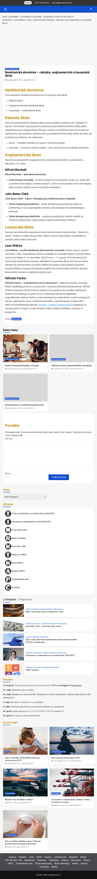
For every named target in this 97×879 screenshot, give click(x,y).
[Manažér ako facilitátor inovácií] (25, 782)
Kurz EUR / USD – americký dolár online (43, 626)
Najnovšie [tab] (26, 599)
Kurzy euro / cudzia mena (41, 623)
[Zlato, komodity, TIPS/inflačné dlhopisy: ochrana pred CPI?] (25, 741)
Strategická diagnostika (51, 667)
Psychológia (10, 793)
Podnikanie (56, 793)
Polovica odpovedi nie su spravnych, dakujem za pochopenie (37, 706)
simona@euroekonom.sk (62, 3)
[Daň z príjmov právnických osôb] (72, 741)
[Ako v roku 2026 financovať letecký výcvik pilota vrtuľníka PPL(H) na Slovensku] (13, 643)
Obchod (84, 863)
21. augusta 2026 (24, 763)
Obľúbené (49, 609)
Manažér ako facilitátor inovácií (19, 799)
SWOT (10, 863)
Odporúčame (58, 609)
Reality (83, 857)
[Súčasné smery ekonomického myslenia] (72, 348)
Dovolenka (44, 867)
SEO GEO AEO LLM (13, 860)
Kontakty (22, 857)
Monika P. (10, 802)
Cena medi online (19, 530)
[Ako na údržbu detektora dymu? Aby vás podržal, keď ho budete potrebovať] (25, 824)
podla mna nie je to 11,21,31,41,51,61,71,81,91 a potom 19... (39, 711)
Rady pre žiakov (18, 538)
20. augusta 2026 (19, 847)
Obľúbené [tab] (10, 599)
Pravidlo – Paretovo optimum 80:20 (55, 304)
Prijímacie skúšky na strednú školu (54, 652)
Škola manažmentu (43, 863)
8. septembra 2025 (26, 369)
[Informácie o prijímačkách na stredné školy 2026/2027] (13, 658)
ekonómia (16, 319)
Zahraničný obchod (58, 752)
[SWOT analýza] (13, 672)
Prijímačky (41, 860)
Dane (7, 752)
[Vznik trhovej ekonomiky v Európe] (25, 348)
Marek (9, 847)
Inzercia (12, 857)
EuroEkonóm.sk (12, 80)
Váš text (9, 438)
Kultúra (75, 863)
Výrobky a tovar (11, 835)
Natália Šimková (58, 805)
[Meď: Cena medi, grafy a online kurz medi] (13, 614)
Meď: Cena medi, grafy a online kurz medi (44, 612)
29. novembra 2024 (73, 369)
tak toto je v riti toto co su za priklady (27, 702)
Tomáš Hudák (11, 763)
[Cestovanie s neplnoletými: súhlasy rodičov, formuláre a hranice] (72, 782)
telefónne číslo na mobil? (23, 690)
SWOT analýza (32, 670)
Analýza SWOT (18, 571)
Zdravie (86, 860)
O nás (31, 857)
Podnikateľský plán (20, 579)
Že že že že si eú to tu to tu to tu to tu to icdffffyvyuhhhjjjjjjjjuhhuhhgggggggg (48, 685)
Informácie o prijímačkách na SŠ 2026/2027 (31, 522)
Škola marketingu (61, 863)
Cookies (48, 857)
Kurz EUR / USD (18, 546)
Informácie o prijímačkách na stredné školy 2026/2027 (50, 655)
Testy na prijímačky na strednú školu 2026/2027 (33, 513)
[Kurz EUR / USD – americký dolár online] (13, 629)
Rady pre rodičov (19, 554)
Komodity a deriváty (39, 609)
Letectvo (29, 637)
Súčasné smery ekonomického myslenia (71, 365)
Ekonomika (76, 860)
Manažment (30, 860)
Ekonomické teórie (12, 69)
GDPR (39, 857)
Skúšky (54, 867)
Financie (65, 860)
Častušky (15, 587)
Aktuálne (29, 609)
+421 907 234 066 (42, 3)
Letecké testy (60, 857)
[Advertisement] (48, 45)
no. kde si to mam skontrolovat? (27, 715)
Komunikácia (17, 563)
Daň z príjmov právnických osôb (65, 758)
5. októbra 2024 (25, 408)
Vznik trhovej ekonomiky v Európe (22, 365)
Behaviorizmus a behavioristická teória (24, 405)
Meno (7, 473)
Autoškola (73, 857)
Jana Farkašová (58, 761)
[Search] (91, 9)
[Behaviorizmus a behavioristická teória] (25, 388)
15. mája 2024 (26, 80)
